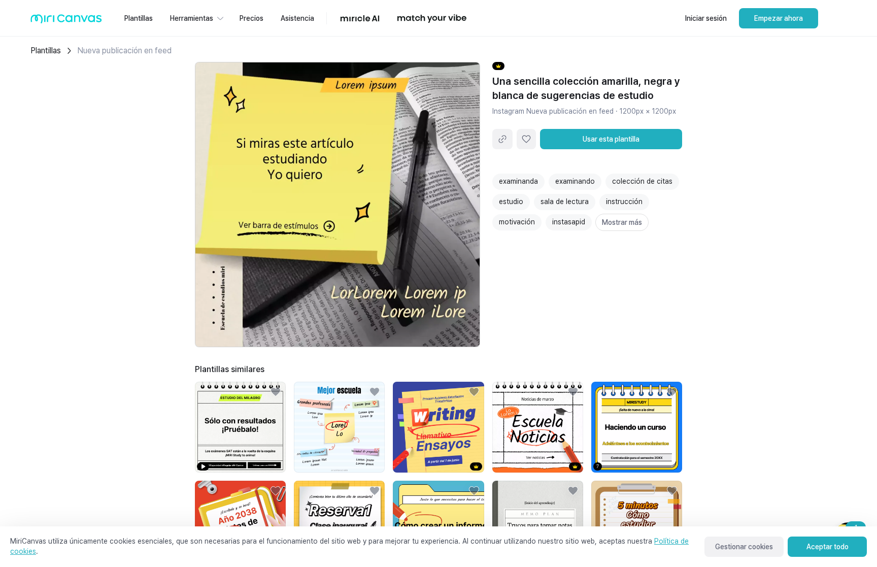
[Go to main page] (66, 21)
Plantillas (45, 50)
